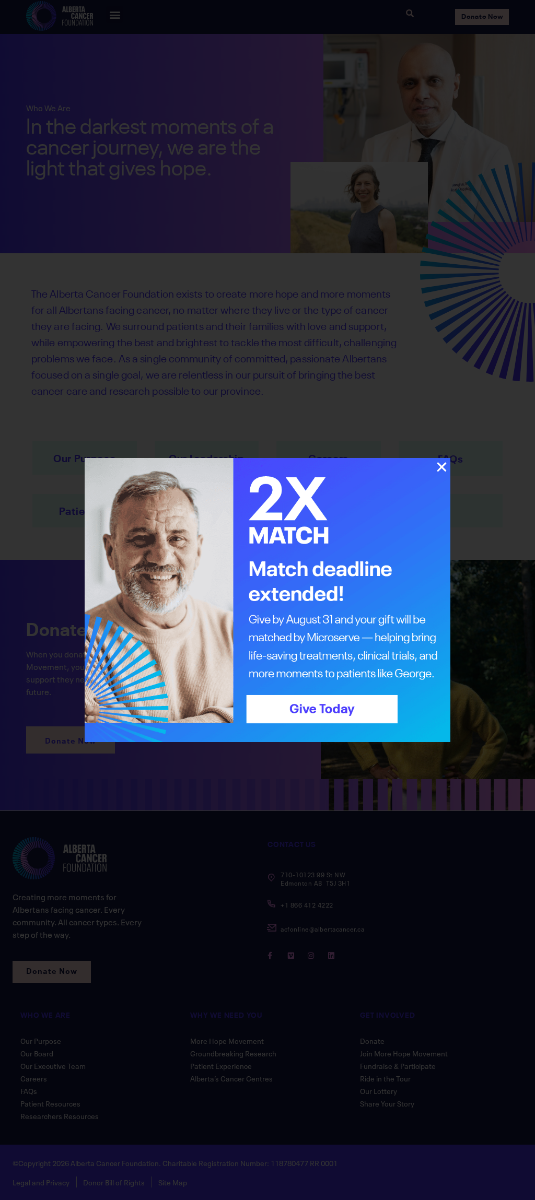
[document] (267, 600)
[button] (441, 467)
